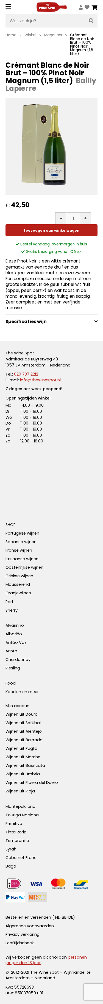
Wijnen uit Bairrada (24, 740)
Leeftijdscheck (19, 943)
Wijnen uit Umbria (22, 774)
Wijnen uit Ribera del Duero (31, 782)
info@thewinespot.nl (40, 380)
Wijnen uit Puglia (21, 748)
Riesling (12, 668)
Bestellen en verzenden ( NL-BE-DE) (40, 917)
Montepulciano (20, 806)
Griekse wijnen (19, 576)
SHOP (10, 524)
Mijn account (18, 705)
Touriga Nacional (22, 815)
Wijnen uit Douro (21, 714)
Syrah (10, 849)
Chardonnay (17, 659)
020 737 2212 (26, 374)
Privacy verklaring (22, 934)
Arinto (11, 651)
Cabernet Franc (21, 857)
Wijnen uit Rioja (20, 791)
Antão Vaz (15, 642)
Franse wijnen (18, 550)
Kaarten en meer (22, 691)
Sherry (11, 610)
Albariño (13, 634)
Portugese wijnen (22, 533)
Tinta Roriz (15, 832)
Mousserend (17, 584)
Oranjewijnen (18, 593)
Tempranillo (17, 840)
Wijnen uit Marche (22, 757)
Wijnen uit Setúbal (23, 723)
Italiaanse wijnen (21, 559)
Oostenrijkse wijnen (24, 567)
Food (10, 683)
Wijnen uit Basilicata (25, 765)
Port (9, 601)
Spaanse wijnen (21, 542)
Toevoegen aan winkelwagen (51, 230)
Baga (10, 866)
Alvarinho (14, 625)
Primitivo (13, 823)
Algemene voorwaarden (29, 926)
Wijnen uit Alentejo (23, 731)
